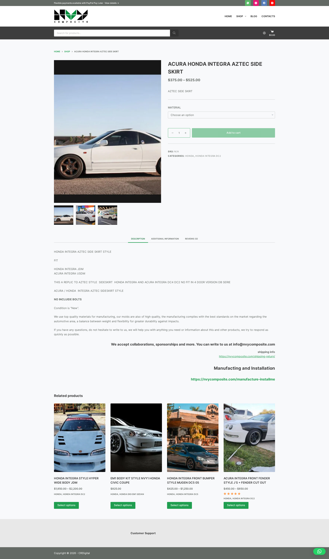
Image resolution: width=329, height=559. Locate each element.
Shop (239, 16)
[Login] (264, 33)
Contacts (268, 16)
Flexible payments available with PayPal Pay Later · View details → (86, 3)
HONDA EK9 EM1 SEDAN (131, 494)
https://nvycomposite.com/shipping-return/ (247, 356)
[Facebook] (264, 3)
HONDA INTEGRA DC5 (187, 494)
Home (228, 16)
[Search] (174, 33)
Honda (189, 156)
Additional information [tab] (165, 238)
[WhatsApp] (248, 3)
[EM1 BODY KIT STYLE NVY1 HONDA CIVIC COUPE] (136, 437)
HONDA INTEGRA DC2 (208, 156)
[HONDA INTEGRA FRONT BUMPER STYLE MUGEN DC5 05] (192, 437)
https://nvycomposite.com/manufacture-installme (233, 379)
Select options (66, 505)
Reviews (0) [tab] (191, 238)
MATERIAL (174, 107)
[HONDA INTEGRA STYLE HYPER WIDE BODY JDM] (79, 437)
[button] (319, 551)
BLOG (254, 16)
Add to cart (234, 132)
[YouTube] (272, 3)
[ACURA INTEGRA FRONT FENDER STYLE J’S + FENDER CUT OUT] (249, 437)
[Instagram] (256, 3)
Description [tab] (138, 238)
